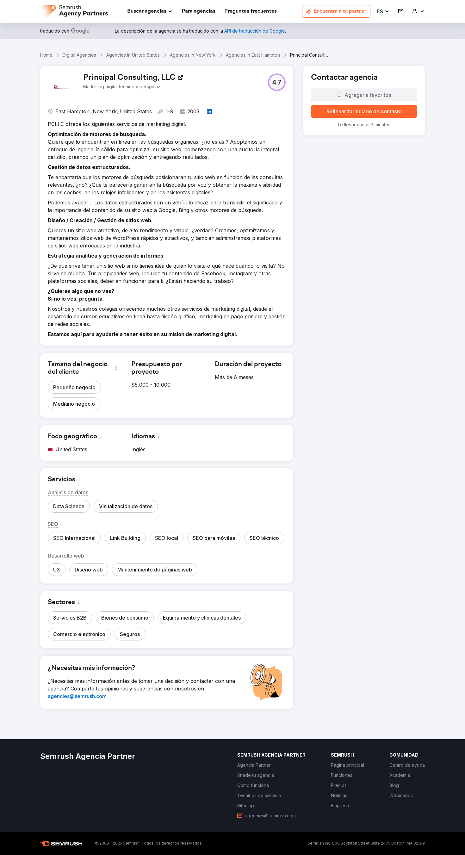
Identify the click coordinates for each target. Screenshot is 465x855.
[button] (383, 11)
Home (46, 55)
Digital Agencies (79, 55)
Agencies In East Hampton (253, 55)
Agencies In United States (133, 55)
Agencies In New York (193, 55)
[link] (198, 12)
